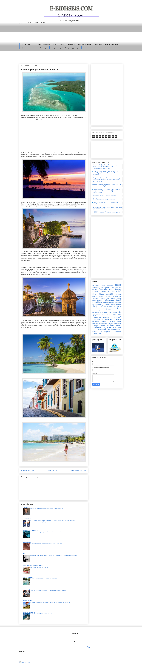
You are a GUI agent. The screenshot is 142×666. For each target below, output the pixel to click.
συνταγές (117, 323)
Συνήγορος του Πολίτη (114, 296)
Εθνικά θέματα (98, 294)
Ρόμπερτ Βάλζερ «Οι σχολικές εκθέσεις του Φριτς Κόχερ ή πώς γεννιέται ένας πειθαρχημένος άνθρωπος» (106, 166)
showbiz (107, 287)
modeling (95, 287)
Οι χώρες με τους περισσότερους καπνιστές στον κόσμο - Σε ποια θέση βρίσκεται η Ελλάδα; (53, 555)
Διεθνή (118, 291)
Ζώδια (62, 44)
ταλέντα (102, 325)
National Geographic (107, 285)
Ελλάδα (109, 294)
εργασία (113, 308)
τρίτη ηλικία (117, 327)
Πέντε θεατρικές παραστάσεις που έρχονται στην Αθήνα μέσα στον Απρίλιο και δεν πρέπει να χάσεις (107, 173)
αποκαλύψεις (97, 302)
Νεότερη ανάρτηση (27, 470)
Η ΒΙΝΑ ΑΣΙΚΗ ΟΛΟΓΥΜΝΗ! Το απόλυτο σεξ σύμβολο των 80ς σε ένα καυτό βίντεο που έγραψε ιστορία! (106, 190)
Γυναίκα (103, 291)
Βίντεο (111, 289)
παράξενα (106, 315)
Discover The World (29, 612)
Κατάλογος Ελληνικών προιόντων (106, 44)
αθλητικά (118, 300)
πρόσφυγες (96, 320)
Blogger (88, 647)
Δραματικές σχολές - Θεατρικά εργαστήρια (65, 48)
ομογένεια (96, 315)
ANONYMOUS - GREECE (30, 530)
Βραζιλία (118, 289)
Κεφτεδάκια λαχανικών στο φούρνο (39, 567)
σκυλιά (104, 320)
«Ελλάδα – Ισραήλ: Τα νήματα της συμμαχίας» (107, 212)
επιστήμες (105, 308)
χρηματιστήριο (96, 333)
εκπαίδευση (96, 308)
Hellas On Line (27, 600)
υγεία (104, 329)
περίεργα (116, 314)
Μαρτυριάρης (27, 542)
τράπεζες (107, 327)
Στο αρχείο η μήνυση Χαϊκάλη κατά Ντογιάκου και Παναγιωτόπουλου (48, 590)
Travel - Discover (28, 577)
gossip (118, 285)
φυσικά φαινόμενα (114, 329)
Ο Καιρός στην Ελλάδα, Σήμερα (45, 44)
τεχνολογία (110, 325)
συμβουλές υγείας (115, 321)
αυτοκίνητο (99, 304)
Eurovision (95, 285)
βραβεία (118, 304)
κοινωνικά (108, 310)
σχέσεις (95, 325)
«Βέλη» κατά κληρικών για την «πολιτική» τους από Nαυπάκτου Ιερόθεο (107, 185)
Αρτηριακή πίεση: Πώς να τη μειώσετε (104, 195)
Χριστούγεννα (111, 298)
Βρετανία (95, 291)
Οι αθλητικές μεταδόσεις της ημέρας (104, 199)
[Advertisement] (54, 56)
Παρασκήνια (26, 507)
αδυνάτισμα (109, 300)
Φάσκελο (25, 554)
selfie (101, 287)
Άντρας (94, 289)
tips (120, 287)
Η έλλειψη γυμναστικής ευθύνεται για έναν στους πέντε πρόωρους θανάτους (50, 602)
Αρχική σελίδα (26, 44)
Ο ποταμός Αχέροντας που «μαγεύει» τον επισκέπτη (43, 578)
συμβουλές (117, 320)
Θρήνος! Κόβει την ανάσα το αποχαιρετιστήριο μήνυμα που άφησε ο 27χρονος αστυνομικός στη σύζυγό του (107, 179)
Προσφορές (43, 48)
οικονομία (116, 312)
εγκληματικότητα (106, 306)
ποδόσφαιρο (107, 317)
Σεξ (106, 296)
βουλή (113, 304)
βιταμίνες (107, 304)
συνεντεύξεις (103, 323)
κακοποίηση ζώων (98, 310)
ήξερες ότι (100, 300)
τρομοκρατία (97, 329)
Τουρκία (95, 298)
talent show (115, 287)
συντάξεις (110, 323)
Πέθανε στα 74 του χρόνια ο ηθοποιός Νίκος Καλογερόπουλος (46, 508)
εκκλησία (117, 306)
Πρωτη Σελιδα (27, 518)
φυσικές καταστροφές (101, 331)
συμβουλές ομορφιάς (99, 321)
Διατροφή (110, 291)
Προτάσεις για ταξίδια (29, 48)
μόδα (101, 312)
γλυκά (94, 306)
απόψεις (106, 302)
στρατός (109, 319)
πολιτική (117, 317)
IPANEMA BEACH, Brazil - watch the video (41, 613)
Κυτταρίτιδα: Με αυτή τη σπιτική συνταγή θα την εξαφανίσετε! (46, 543)
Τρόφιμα (102, 298)
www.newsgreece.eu (29, 589)
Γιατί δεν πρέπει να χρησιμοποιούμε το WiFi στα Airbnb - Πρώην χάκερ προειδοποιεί (52, 532)
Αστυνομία (103, 289)
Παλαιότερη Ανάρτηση (78, 470)
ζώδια (119, 308)
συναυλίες (95, 323)
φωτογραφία (117, 331)
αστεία (111, 302)
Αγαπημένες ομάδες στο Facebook (79, 44)
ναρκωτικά (107, 312)
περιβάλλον (96, 317)
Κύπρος (101, 296)
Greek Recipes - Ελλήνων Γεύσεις (33, 565)
